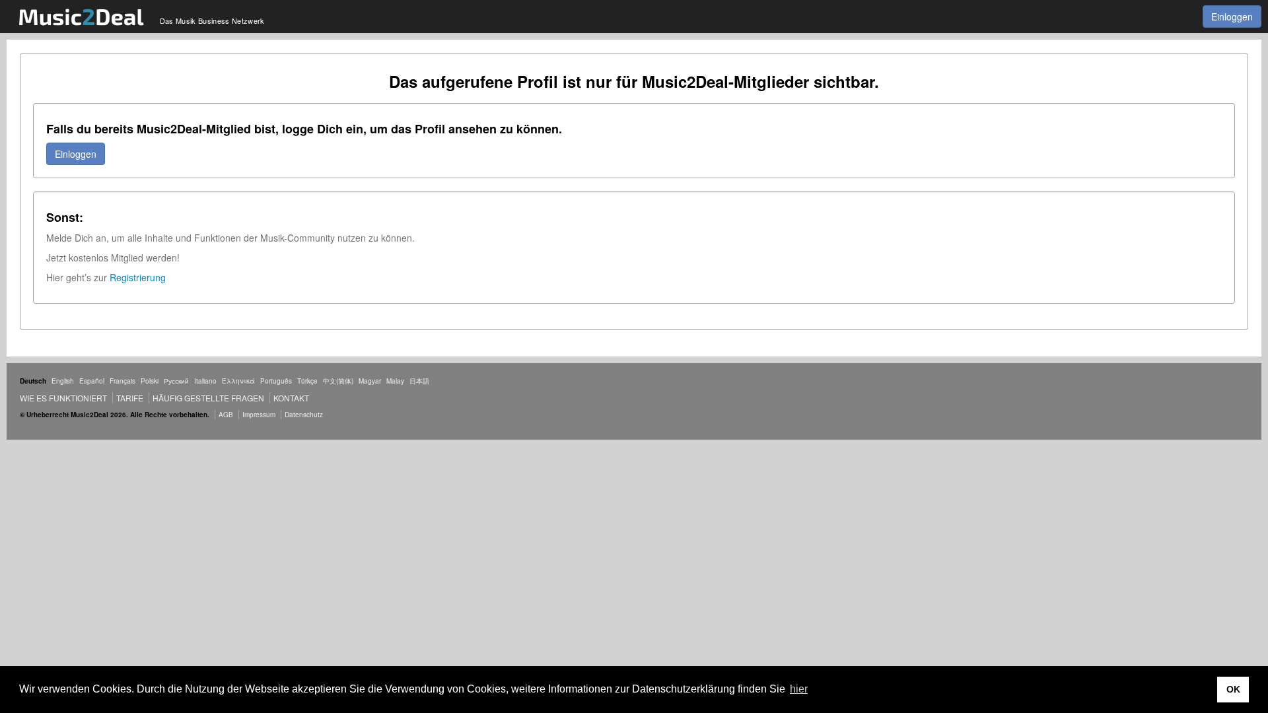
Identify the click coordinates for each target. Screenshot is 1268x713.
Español (91, 381)
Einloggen (1232, 16)
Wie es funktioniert (63, 397)
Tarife (130, 397)
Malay (395, 381)
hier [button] (799, 689)
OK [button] (1233, 689)
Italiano (205, 381)
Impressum (258, 414)
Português (276, 381)
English (63, 381)
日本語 (419, 381)
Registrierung (138, 277)
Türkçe (307, 381)
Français (122, 381)
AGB (226, 414)
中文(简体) (338, 381)
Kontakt (291, 397)
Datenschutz (304, 414)
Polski (149, 381)
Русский (176, 381)
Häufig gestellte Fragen (208, 397)
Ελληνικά (238, 381)
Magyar (370, 381)
